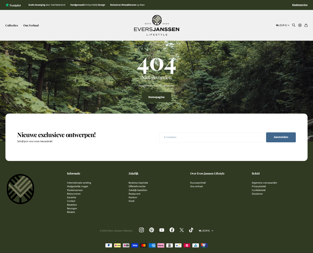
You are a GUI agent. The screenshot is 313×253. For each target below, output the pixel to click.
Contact (71, 201)
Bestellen (72, 205)
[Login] (300, 25)
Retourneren (73, 194)
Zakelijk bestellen (138, 190)
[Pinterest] (151, 230)
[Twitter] (182, 230)
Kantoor (133, 197)
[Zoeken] (293, 25)
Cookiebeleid (259, 190)
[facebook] (172, 230)
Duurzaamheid (198, 183)
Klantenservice (75, 190)
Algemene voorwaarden (264, 183)
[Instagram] (141, 230)
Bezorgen (72, 208)
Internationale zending (79, 183)
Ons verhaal (196, 186)
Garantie (71, 197)
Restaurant (134, 194)
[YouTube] (161, 230)
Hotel (131, 201)
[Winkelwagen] (306, 25)
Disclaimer (257, 194)
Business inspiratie (138, 183)
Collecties (11, 25)
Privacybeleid (259, 186)
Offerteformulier (137, 186)
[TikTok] (191, 230)
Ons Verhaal (31, 25)
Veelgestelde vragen (77, 186)
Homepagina (156, 97)
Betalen (71, 212)
